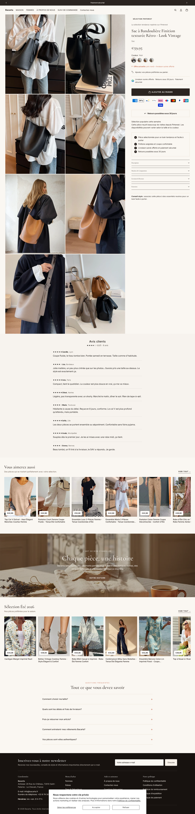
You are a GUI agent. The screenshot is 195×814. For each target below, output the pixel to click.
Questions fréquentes (113, 789)
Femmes (68, 781)
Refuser (126, 807)
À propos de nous (111, 781)
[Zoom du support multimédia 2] (95, 54)
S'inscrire (171, 763)
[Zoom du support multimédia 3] (35, 134)
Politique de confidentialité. (129, 800)
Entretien (134, 187)
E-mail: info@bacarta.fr (28, 791)
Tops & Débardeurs (73, 789)
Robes (68, 785)
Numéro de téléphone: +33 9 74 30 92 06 (36, 794)
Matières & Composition (139, 171)
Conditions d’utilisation (152, 785)
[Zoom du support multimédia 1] (35, 54)
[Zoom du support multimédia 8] (95, 294)
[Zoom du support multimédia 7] (35, 294)
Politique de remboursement (155, 789)
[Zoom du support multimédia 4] (95, 134)
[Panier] (187, 10)
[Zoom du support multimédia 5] (35, 214)
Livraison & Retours (137, 179)
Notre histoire (97, 578)
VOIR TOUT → (184, 471)
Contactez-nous (111, 785)
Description (135, 163)
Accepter (96, 807)
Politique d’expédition (152, 793)
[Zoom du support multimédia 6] (95, 214)
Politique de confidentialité (154, 781)
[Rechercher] (175, 10)
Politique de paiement (152, 797)
